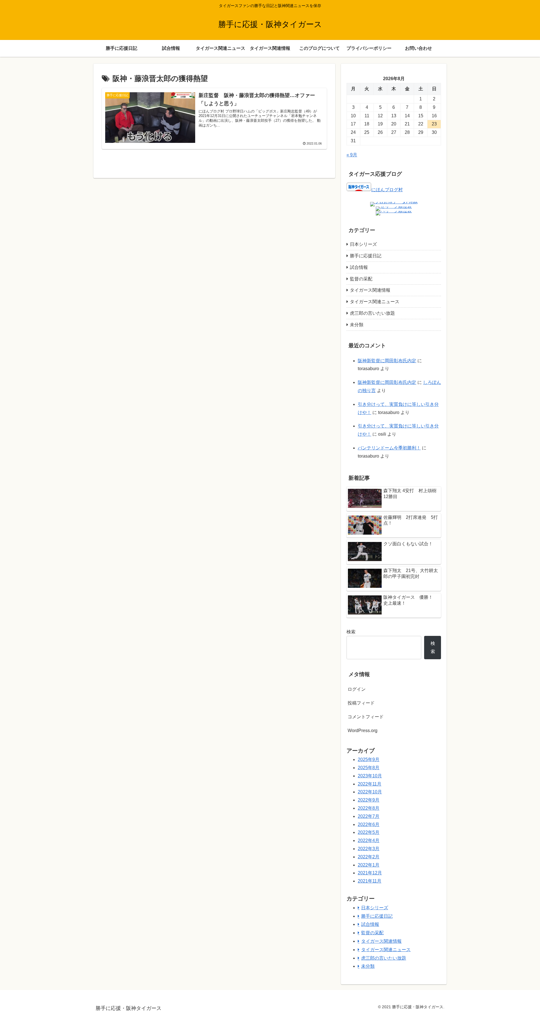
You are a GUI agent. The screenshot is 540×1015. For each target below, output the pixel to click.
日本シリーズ (363, 244)
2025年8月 (368, 767)
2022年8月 (368, 808)
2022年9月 (368, 800)
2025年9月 (368, 759)
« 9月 (351, 154)
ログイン (357, 689)
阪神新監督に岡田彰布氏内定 (387, 360)
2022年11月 (369, 784)
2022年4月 (368, 840)
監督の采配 (361, 278)
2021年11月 (369, 881)
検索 (351, 631)
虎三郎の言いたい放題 (372, 313)
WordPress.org (362, 730)
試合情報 (359, 267)
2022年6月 (368, 824)
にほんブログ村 (387, 189)
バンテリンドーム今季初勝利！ (389, 447)
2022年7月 (368, 816)
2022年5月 (368, 832)
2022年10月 (370, 791)
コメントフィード (366, 716)
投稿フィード (361, 703)
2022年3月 (368, 848)
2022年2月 (368, 856)
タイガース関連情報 (370, 290)
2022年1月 (368, 865)
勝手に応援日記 (365, 255)
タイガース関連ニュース (374, 301)
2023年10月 (370, 775)
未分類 (356, 324)
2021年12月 (370, 872)
